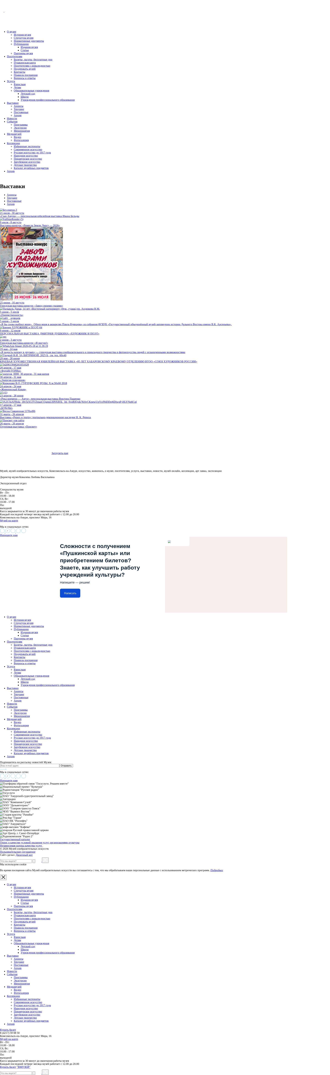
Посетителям (14, 56)
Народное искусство (26, 155)
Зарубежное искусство (27, 161)
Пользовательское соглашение (17, 851)
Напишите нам (9, 535)
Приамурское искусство (28, 158)
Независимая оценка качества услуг (21, 845)
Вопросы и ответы (25, 78)
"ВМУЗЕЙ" (23, 1067)
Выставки (13, 102)
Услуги (11, 81)
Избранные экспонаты (27, 146)
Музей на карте (9, 520)
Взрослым (20, 84)
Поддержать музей (25, 68)
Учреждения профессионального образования (48, 99)
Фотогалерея (21, 140)
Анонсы (18, 106)
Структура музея (23, 37)
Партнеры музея (23, 53)
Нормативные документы (29, 40)
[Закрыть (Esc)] (45, 860)
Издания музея (29, 47)
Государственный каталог (15, 839)
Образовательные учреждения (31, 90)
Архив (17, 115)
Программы (21, 124)
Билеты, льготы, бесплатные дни (33, 59)
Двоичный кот (24, 854)
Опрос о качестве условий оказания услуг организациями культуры (39, 842)
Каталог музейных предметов (31, 168)
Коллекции (13, 143)
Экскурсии (20, 127)
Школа (25, 96)
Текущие (19, 109)
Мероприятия (22, 130)
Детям (17, 87)
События (12, 121)
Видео (17, 137)
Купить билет (8, 1029)
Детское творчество (25, 164)
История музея (22, 34)
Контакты (19, 71)
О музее (11, 31)
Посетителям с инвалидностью (32, 65)
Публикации (21, 44)
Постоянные (21, 112)
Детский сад (28, 93)
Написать (70, 593)
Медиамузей (14, 133)
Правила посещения (25, 75)
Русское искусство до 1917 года (32, 152)
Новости (12, 118)
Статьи (25, 50)
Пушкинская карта (25, 62)
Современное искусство (28, 149)
